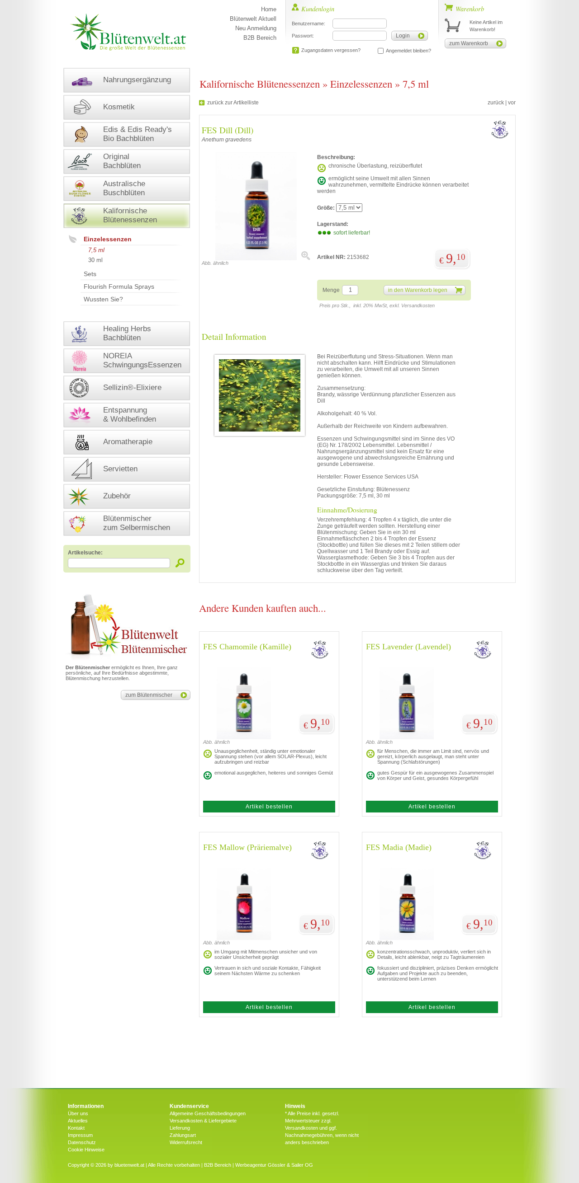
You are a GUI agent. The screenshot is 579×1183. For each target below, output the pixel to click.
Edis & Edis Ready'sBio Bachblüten (137, 134)
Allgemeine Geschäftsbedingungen (208, 1113)
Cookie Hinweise (86, 1149)
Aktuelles (78, 1120)
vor (512, 102)
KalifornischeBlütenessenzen (130, 215)
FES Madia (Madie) (399, 847)
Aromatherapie (127, 441)
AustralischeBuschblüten (124, 188)
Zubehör (117, 496)
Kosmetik (119, 107)
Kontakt (76, 1128)
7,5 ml (96, 250)
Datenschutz (82, 1142)
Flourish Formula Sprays (119, 286)
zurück (496, 102)
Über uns (78, 1113)
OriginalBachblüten (122, 161)
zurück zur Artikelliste (233, 102)
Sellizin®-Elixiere (132, 387)
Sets (90, 273)
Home (268, 9)
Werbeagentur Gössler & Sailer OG (274, 1165)
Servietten (120, 469)
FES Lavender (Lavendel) (408, 646)
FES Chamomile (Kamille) (247, 646)
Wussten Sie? (103, 299)
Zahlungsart (183, 1135)
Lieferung (180, 1128)
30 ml (95, 260)
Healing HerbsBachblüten (127, 333)
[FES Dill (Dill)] (256, 258)
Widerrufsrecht (186, 1142)
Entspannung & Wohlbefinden (129, 414)
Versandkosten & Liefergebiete (203, 1120)
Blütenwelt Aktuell (253, 18)
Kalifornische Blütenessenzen (259, 83)
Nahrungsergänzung (137, 79)
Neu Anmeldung (255, 28)
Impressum (80, 1135)
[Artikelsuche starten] (180, 563)
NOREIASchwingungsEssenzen (142, 360)
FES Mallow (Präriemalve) (247, 847)
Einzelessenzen (108, 239)
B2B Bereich (259, 37)
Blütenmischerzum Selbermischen (136, 523)
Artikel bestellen (269, 806)
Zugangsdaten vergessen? (331, 50)
